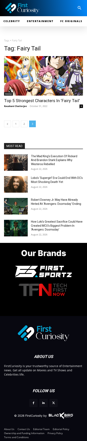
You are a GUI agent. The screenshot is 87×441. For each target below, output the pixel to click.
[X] (53, 403)
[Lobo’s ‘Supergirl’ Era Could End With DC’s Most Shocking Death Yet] (16, 184)
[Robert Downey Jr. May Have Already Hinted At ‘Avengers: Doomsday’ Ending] (16, 206)
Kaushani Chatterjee (15, 106)
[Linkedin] (43, 403)
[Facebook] (33, 403)
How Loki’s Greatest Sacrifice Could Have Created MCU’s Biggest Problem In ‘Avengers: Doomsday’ (57, 225)
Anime (8, 93)
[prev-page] (7, 124)
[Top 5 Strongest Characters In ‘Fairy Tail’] (43, 76)
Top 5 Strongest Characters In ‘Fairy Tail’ (42, 100)
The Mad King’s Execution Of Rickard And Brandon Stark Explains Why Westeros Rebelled (54, 160)
